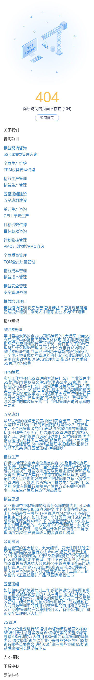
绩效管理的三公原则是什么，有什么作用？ (49, 610)
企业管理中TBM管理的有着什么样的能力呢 (40, 506)
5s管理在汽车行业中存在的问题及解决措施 (49, 475)
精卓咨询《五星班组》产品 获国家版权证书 (46, 573)
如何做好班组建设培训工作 (27, 590)
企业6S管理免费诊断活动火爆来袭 (57, 567)
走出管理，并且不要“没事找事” (54, 560)
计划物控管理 (15, 240)
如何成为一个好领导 (49, 517)
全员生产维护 (15, 163)
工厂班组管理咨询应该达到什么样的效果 (47, 436)
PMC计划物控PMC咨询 (24, 246)
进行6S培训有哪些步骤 (55, 644)
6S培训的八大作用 (28, 637)
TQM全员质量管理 (19, 262)
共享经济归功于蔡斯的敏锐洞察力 (59, 352)
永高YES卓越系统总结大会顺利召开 (46, 562)
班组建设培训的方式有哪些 (39, 594)
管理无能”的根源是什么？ (49, 398)
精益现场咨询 (15, 148)
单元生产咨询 (15, 209)
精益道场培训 (15, 308)
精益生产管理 (15, 179)
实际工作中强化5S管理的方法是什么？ (37, 378)
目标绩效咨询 (15, 225)
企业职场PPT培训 (70, 312)
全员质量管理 (15, 255)
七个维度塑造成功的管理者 (27, 356)
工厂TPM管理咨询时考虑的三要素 (47, 404)
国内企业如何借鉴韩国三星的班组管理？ (47, 438)
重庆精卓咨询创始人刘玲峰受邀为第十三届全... (44, 571)
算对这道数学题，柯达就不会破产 (41, 394)
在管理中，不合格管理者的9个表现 (46, 427)
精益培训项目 (15, 301)
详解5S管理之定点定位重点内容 (31, 463)
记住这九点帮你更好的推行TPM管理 (35, 479)
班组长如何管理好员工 (54, 598)
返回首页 (47, 118)
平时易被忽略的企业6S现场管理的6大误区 (40, 336)
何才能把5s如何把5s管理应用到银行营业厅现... (47, 342)
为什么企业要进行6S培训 (25, 629)
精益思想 (11, 499)
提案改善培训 (39, 308)
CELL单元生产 (16, 216)
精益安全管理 (15, 286)
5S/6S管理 (13, 330)
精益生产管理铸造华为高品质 (36, 490)
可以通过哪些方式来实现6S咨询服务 (47, 508)
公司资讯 (11, 542)
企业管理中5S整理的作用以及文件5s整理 (47, 380)
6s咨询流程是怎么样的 (67, 629)
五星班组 (11, 414)
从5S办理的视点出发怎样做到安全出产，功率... (44, 421)
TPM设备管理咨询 (19, 170)
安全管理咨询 (15, 293)
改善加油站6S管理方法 (40, 359)
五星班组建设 (15, 194)
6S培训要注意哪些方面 (23, 633)
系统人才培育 (42, 312)
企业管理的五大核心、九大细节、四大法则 (40, 548)
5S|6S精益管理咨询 (20, 155)
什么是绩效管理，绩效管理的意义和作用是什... (47, 600)
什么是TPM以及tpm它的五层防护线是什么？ (46, 423)
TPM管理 (12, 372)
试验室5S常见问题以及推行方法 (46, 550)
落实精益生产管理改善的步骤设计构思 (41, 533)
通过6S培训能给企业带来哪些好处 (41, 640)
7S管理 (10, 622)
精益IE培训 (61, 308)
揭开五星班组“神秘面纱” (44, 448)
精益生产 (11, 457)
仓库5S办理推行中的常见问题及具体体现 (47, 338)
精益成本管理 (15, 271)
